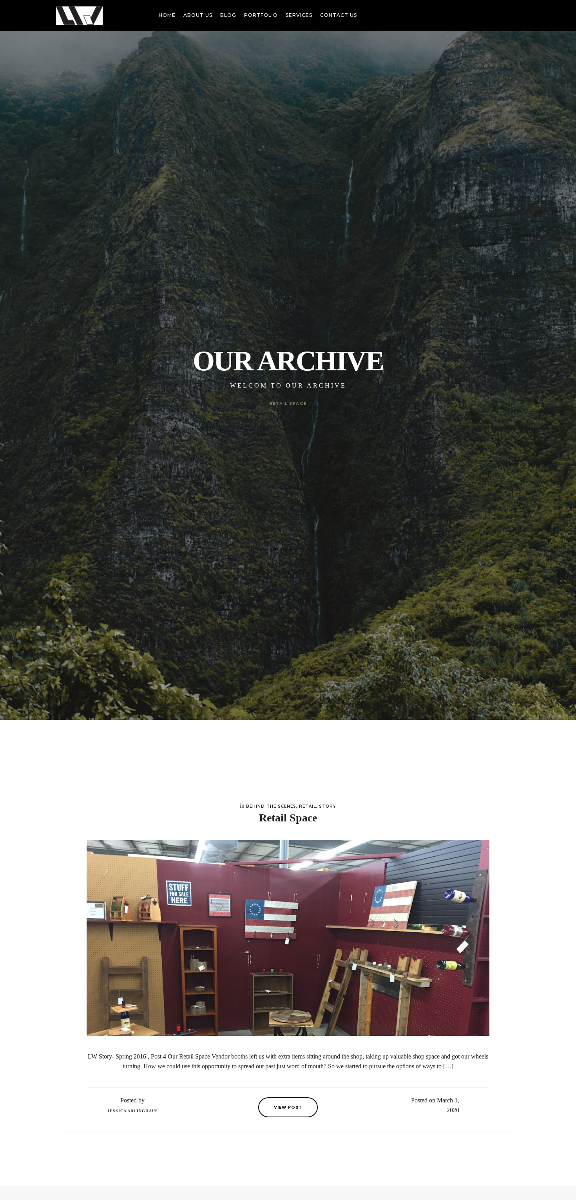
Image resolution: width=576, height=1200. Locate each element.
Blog (228, 15)
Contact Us (338, 15)
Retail (307, 806)
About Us (197, 15)
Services (299, 15)
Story (327, 806)
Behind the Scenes (271, 806)
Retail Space (288, 818)
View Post (288, 1107)
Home (167, 15)
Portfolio (261, 15)
